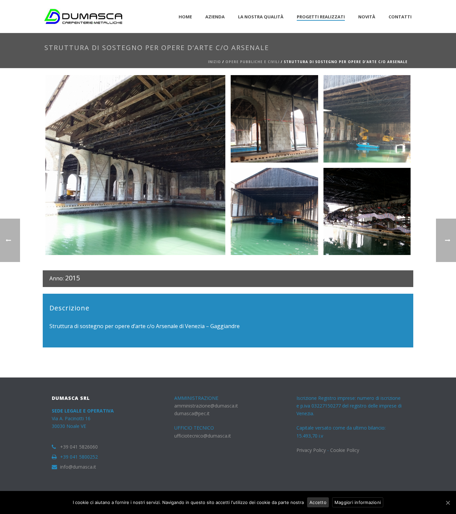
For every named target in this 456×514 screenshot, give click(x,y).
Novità (366, 17)
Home (185, 17)
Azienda (215, 17)
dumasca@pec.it (192, 413)
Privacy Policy (311, 450)
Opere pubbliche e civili (252, 61)
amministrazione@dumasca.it (206, 406)
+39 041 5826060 (79, 447)
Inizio (214, 61)
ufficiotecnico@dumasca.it (202, 436)
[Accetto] (447, 502)
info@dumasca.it (78, 467)
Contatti (400, 17)
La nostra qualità (260, 17)
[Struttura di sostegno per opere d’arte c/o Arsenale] (135, 165)
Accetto (317, 502)
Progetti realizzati (321, 17)
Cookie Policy (344, 450)
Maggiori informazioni (357, 502)
